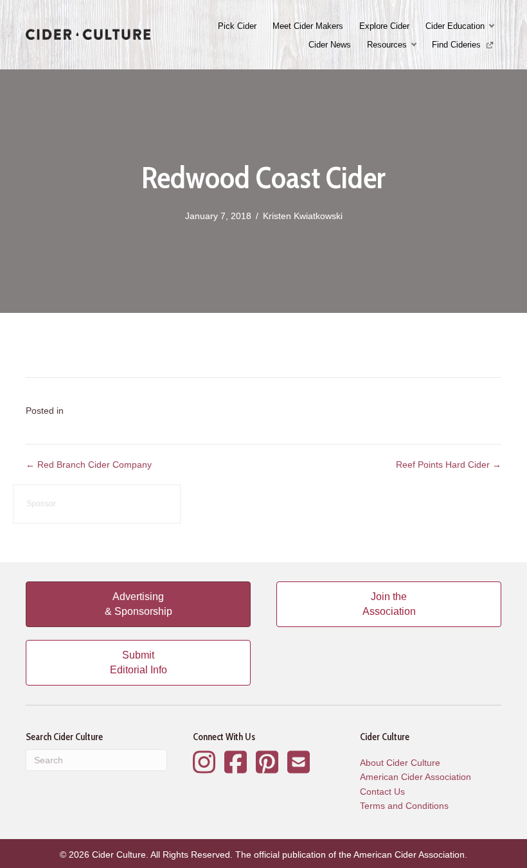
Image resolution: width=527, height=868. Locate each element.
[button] (493, 26)
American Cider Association (415, 777)
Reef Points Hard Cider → (448, 464)
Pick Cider (237, 26)
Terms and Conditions (404, 806)
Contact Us (382, 791)
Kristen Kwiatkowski (303, 216)
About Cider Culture (400, 762)
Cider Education (455, 26)
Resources (387, 44)
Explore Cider (384, 26)
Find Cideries (457, 44)
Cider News (329, 44)
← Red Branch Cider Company (89, 464)
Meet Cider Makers (307, 26)
